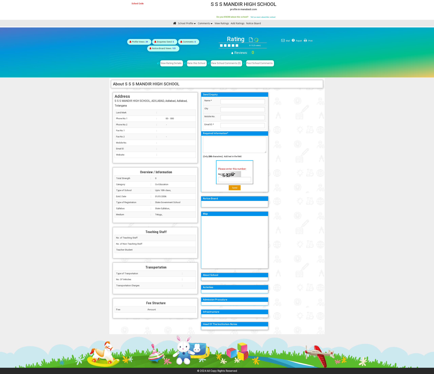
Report (298, 41)
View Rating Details (171, 63)
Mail (287, 41)
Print (310, 41)
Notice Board (253, 23)
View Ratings (222, 23)
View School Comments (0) (226, 63)
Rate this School (196, 63)
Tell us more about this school (263, 17)
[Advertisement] (296, 141)
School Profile (185, 23)
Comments (204, 23)
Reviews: (243, 53)
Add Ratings (237, 23)
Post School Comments (259, 63)
